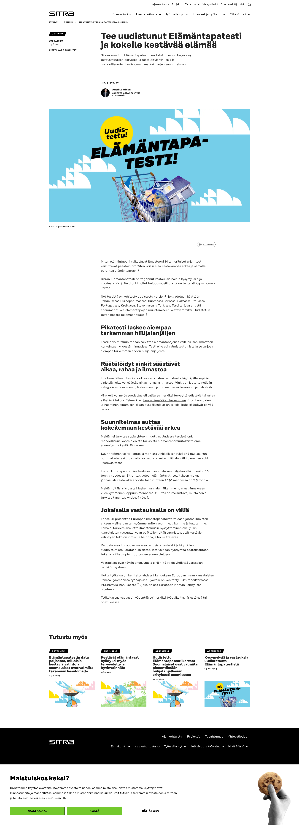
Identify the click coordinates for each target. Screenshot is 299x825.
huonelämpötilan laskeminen (164, 400)
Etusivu (53, 22)
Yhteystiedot (210, 4)
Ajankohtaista (160, 4)
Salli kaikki (37, 811)
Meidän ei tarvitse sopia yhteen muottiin (130, 436)
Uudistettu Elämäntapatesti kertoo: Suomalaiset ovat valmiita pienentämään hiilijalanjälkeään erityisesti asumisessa (175, 666)
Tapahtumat (192, 4)
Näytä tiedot (151, 811)
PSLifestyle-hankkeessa (118, 585)
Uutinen (68, 22)
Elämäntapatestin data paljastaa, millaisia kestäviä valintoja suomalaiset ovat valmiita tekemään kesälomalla (71, 664)
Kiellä (94, 811)
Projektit (177, 4)
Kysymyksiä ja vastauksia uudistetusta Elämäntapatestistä (226, 661)
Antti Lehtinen (121, 89)
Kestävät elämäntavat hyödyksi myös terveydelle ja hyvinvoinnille (120, 663)
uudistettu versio (150, 296)
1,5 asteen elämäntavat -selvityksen (162, 475)
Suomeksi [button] (227, 4)
